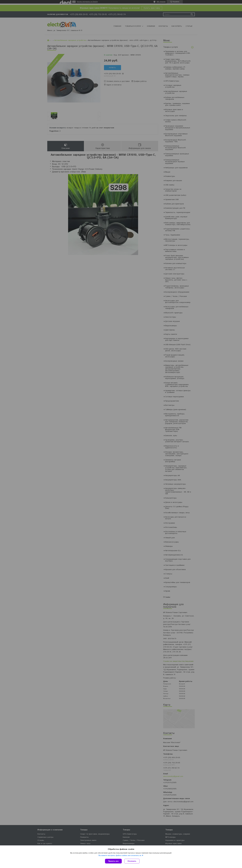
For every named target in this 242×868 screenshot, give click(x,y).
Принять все (113, 861)
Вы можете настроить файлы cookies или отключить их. (120, 855)
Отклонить (132, 861)
